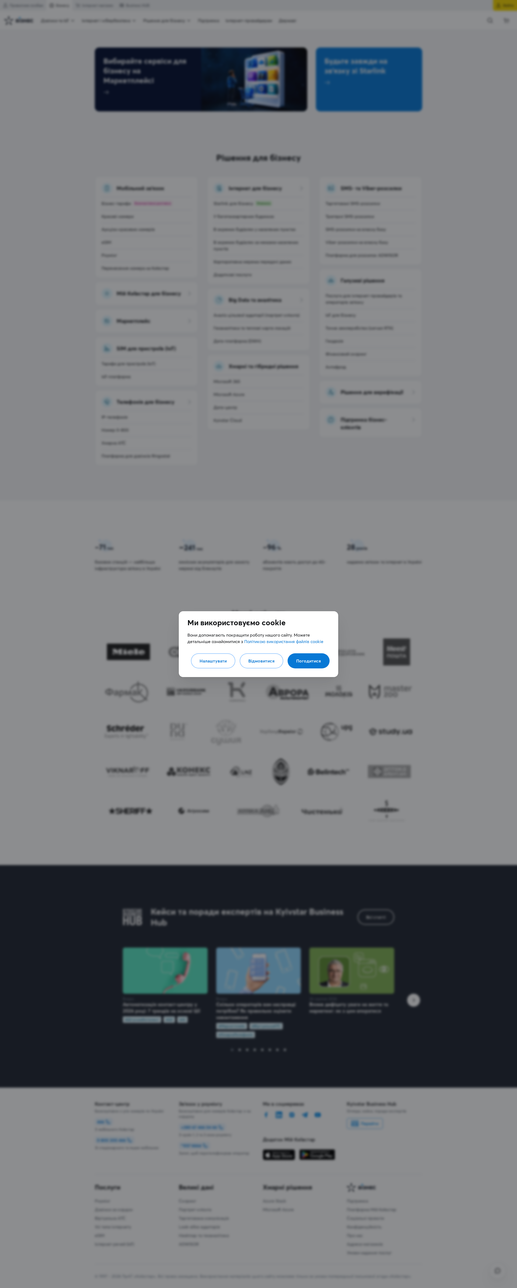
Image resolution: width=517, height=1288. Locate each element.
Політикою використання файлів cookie (283, 641)
